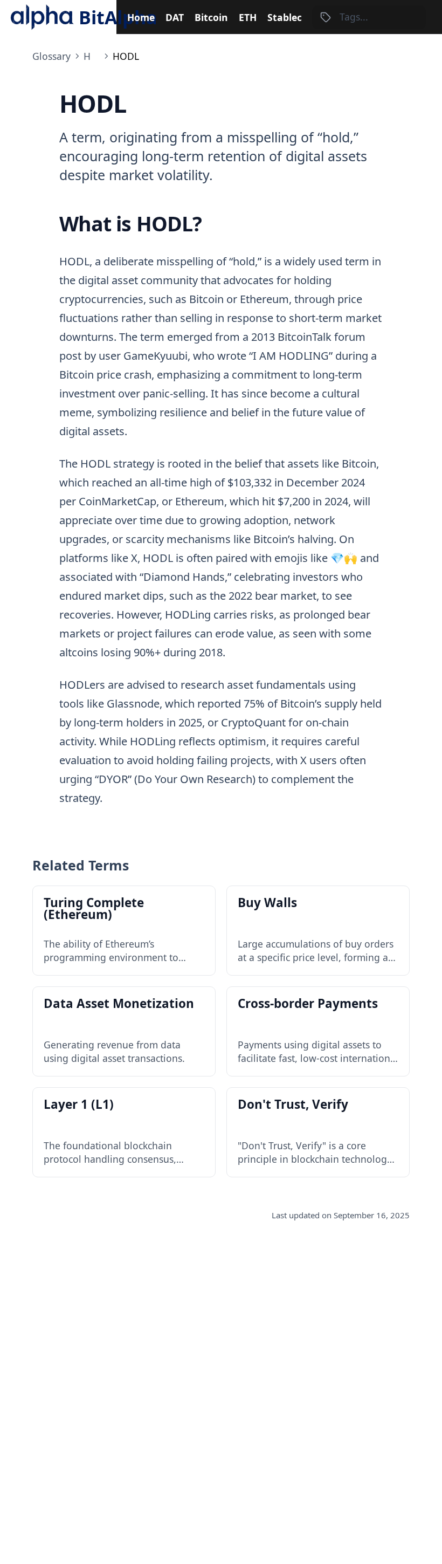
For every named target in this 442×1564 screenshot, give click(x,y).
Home (141, 17)
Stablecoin (292, 17)
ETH (248, 17)
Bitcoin (211, 17)
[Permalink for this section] (213, 223)
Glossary (51, 56)
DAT (174, 17)
